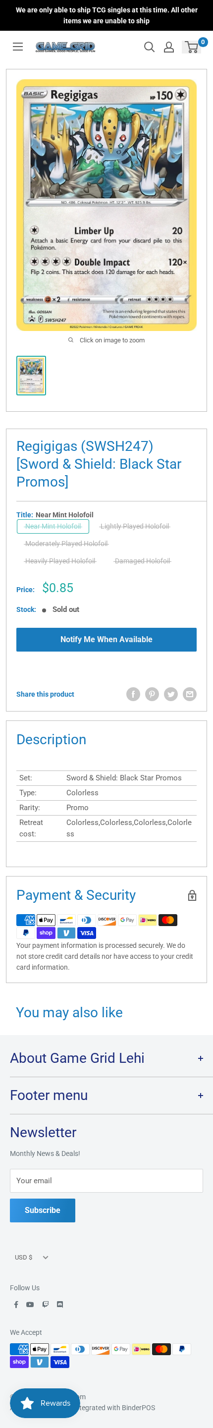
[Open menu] (18, 46)
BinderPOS (138, 1408)
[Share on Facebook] (133, 694)
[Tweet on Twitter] (171, 694)
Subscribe (42, 1210)
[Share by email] (190, 694)
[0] (192, 47)
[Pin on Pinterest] (152, 694)
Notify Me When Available (106, 639)
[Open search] (149, 47)
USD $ (23, 1257)
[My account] (169, 47)
